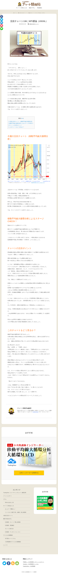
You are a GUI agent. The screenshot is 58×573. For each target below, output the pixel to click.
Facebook (1, 16)
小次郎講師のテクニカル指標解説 (13, 541)
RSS (13, 563)
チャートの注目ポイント (15, 125)
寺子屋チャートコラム (10, 538)
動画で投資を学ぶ (7, 518)
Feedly (17, 563)
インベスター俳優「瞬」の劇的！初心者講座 (15, 512)
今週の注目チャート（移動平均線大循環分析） (20, 121)
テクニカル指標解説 (8, 535)
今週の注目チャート (34, 24)
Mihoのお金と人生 (9, 502)
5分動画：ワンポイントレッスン (12, 532)
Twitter (1, 19)
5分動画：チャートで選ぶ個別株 (12, 522)
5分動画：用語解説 (9, 525)
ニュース (5, 545)
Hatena (1, 22)
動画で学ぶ (32, 7)
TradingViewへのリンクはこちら (37, 182)
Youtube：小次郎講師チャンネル (31, 564)
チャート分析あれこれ (8, 505)
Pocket (1, 25)
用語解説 (39, 7)
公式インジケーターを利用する (29, 473)
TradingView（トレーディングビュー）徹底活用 (14, 492)
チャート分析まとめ (21, 7)
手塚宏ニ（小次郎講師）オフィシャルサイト (33, 562)
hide (22, 118)
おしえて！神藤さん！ (10, 509)
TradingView (35, 411)
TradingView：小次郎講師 (29, 566)
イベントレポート (7, 496)
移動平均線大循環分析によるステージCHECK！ (21, 123)
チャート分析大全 (9, 528)
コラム (4, 499)
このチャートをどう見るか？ (16, 127)
